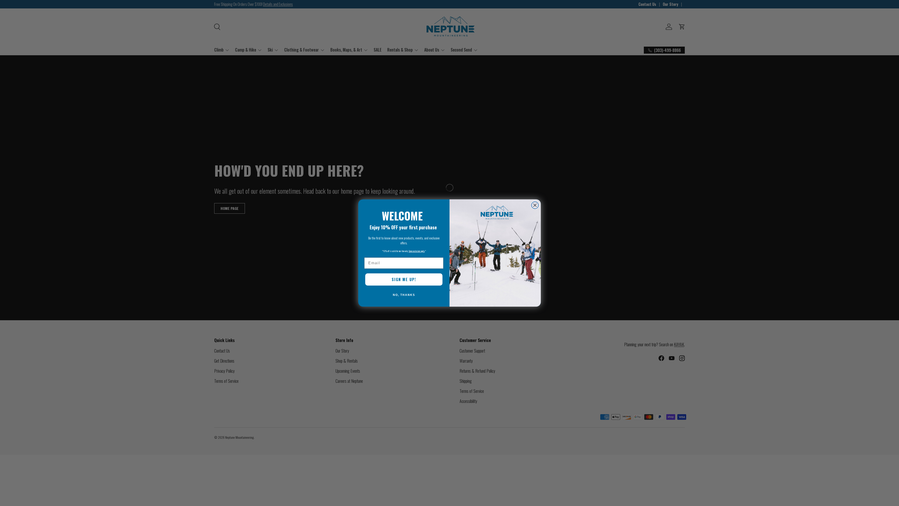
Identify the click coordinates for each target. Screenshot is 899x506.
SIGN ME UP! (404, 279)
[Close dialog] (534, 205)
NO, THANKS (404, 295)
